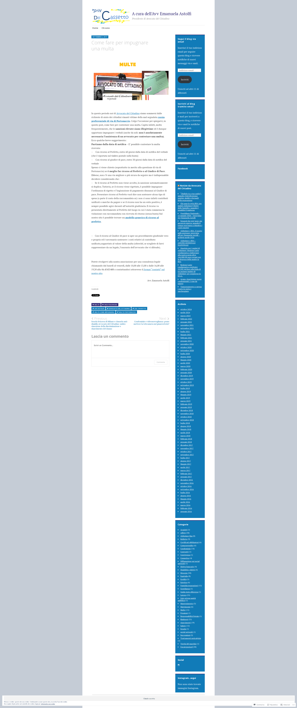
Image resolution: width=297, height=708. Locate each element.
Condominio (185, 548)
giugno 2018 (185, 426)
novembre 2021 (187, 325)
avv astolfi (99, 309)
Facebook (183, 168)
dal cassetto (140, 309)
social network (186, 632)
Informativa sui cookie (48, 704)
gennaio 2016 (186, 511)
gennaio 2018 (186, 442)
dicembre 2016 (186, 480)
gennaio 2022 (186, 322)
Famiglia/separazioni (189, 585)
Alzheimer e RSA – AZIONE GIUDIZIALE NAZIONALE (187, 242)
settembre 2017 (187, 454)
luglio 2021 (185, 331)
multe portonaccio (127, 312)
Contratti (184, 551)
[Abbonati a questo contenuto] (178, 185)
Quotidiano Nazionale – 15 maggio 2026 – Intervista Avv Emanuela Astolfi (189, 215)
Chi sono (106, 28)
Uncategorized (110, 305)
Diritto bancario (187, 566)
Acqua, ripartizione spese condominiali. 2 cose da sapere (190, 281)
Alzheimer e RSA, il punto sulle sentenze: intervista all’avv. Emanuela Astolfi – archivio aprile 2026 (190, 234)
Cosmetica (184, 558)
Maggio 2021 (185, 334)
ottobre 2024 (186, 309)
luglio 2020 (185, 353)
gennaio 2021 (186, 341)
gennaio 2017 (186, 476)
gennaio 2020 (186, 372)
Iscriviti (185, 79)
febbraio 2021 (186, 338)
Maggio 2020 (185, 360)
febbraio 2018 (186, 439)
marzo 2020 (185, 366)
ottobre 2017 (186, 451)
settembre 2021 (187, 328)
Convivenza (185, 555)
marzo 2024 (185, 315)
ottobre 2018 (186, 417)
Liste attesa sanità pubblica (187, 599)
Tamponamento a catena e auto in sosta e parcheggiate (190, 288)
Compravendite (186, 545)
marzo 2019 (185, 401)
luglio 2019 (185, 388)
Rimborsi (184, 619)
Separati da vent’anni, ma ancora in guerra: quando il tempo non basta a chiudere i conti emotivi (190, 224)
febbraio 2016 (186, 508)
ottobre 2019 (186, 382)
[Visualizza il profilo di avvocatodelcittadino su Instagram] (179, 665)
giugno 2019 (185, 391)
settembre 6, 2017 (100, 37)
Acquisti (183, 529)
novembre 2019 (187, 379)
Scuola (183, 629)
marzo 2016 (185, 505)
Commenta (161, 362)
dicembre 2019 (186, 375)
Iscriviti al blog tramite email (186, 105)
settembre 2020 (187, 350)
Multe (97, 305)
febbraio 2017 (186, 473)
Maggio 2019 (185, 394)
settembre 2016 (187, 489)
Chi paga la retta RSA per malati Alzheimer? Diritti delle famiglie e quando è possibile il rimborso (190, 207)
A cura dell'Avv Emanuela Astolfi (161, 13)
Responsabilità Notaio (189, 616)
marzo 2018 (185, 435)
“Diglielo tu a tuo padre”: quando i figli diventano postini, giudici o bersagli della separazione (189, 197)
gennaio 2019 (186, 407)
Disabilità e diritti (187, 569)
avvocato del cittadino (119, 309)
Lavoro (183, 595)
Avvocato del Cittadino (128, 113)
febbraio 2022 (186, 319)
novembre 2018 (187, 413)
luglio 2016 (185, 492)
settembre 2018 (187, 420)
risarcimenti (185, 622)
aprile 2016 (185, 502)
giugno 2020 (185, 356)
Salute (183, 625)
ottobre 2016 (186, 486)
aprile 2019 (185, 398)
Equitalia (184, 576)
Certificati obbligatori (189, 542)
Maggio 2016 (185, 499)
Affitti (183, 533)
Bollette (183, 539)
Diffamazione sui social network (189, 562)
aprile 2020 (185, 363)
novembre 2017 (187, 448)
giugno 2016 (185, 495)
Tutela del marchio (188, 643)
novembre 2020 (187, 344)
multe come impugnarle (104, 312)
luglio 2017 (185, 458)
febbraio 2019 (186, 404)
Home (95, 28)
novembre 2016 (187, 483)
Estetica (183, 582)
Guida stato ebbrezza (189, 592)
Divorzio (183, 573)
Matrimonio (185, 607)
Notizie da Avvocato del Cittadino (189, 187)
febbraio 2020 (186, 369)
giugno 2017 (185, 461)
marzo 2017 (185, 470)
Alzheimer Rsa (186, 536)
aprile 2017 (185, 467)
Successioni (185, 635)
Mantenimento (186, 603)
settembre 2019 (187, 385)
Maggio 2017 (185, 464)
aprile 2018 (185, 432)
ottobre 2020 (186, 347)
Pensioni (184, 613)
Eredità (183, 579)
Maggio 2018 (185, 429)
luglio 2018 (185, 423)
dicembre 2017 (186, 445)
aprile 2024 (185, 312)
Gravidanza (185, 588)
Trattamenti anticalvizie (190, 638)
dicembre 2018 (186, 410)
